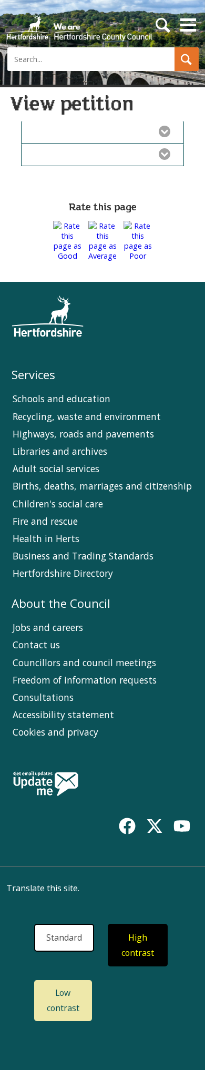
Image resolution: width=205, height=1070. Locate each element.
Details (91, 131)
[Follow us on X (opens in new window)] (154, 826)
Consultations (43, 697)
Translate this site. (42, 888)
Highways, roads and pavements (83, 433)
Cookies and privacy (55, 732)
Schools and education (61, 398)
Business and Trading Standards (83, 555)
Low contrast (63, 1000)
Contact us (36, 644)
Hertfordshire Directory (63, 573)
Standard (64, 937)
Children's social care (58, 503)
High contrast (137, 945)
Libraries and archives (60, 451)
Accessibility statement (63, 714)
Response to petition (91, 154)
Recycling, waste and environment (87, 416)
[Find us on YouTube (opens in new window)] (181, 826)
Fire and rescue (45, 521)
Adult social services (56, 468)
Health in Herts (46, 538)
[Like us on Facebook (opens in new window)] (127, 826)
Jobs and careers (48, 627)
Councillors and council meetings (84, 662)
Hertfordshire (78, 23)
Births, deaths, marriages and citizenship (102, 486)
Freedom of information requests (85, 680)
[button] (187, 59)
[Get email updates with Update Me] (46, 784)
